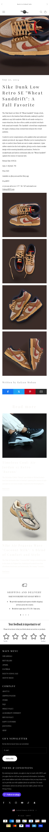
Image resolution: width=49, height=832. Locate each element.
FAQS (4, 704)
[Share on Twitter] (18, 391)
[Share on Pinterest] (30, 391)
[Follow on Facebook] (3, 802)
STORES (5, 700)
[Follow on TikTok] (28, 802)
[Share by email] (41, 391)
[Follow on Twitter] (10, 802)
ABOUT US (5, 691)
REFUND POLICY (8, 717)
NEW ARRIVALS (7, 656)
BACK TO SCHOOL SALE (10, 673)
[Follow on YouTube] (22, 802)
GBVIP (4, 730)
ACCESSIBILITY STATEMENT (11, 713)
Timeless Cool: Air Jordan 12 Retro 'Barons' (19, 467)
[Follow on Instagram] (16, 802)
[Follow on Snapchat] (34, 802)
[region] (24, 597)
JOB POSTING (6, 726)
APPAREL (5, 665)
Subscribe (10, 758)
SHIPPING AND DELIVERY (24, 592)
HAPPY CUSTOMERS (9, 721)
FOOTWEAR (6, 669)
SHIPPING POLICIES (9, 696)
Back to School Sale (24, 4)
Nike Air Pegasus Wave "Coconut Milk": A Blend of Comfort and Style (24, 549)
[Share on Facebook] (7, 391)
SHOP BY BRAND (7, 678)
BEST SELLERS (7, 660)
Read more (5, 488)
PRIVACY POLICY (7, 708)
